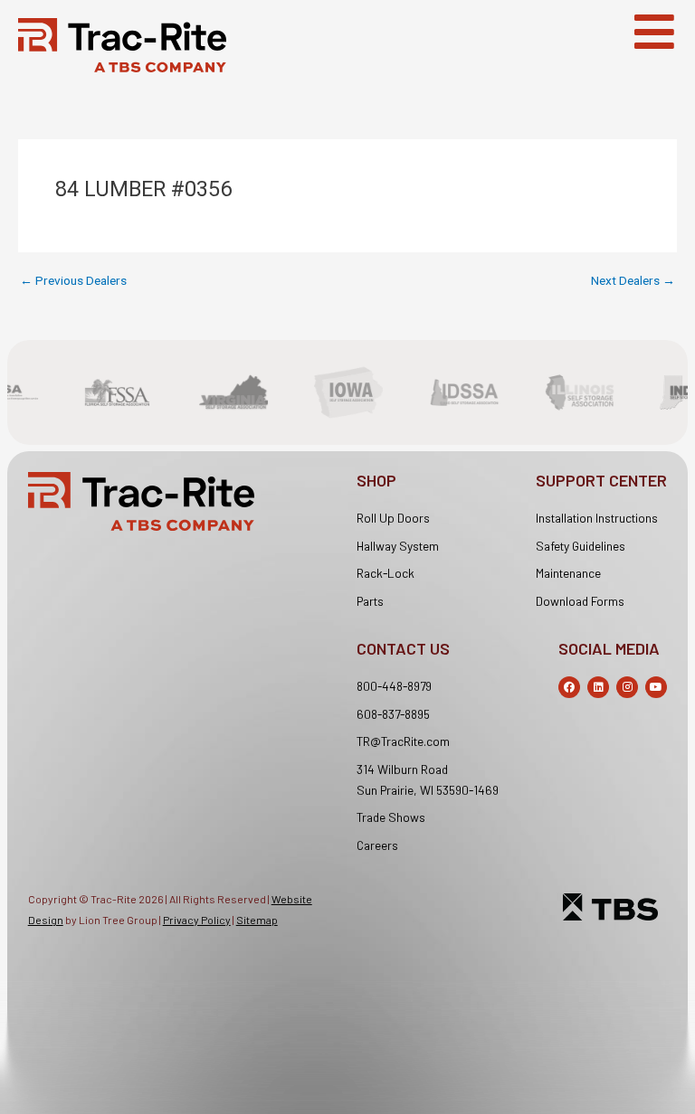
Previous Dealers (73, 281)
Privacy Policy (197, 919)
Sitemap (257, 919)
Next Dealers (633, 281)
